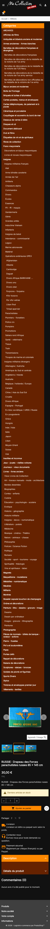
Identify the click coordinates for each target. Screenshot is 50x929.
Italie (7, 432)
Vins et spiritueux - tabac (15, 568)
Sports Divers (9, 676)
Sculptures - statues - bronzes (17, 667)
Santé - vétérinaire (13, 339)
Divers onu (11, 282)
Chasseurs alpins (13, 186)
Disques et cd (9, 124)
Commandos (11, 190)
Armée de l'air (11, 177)
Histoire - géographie (14, 511)
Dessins (7, 612)
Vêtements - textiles (12, 689)
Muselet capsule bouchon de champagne (22, 599)
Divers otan (11, 287)
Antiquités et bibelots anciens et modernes (22, 39)
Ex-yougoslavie (12, 414)
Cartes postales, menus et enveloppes (20, 100)
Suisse (8, 449)
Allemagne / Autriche (14, 366)
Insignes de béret (13, 234)
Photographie (9, 630)
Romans (8, 555)
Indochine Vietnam (13, 225)
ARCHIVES (8, 30)
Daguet (9, 273)
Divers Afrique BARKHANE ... (19, 278)
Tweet (15, 818)
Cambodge (11, 269)
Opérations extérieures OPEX (18, 256)
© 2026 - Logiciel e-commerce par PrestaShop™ (25, 925)
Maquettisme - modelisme (15, 577)
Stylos (6, 680)
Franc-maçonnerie (11, 146)
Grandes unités (12, 221)
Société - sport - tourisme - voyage (20, 559)
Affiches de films (11, 35)
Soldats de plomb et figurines (16, 672)
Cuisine (7, 498)
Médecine (8, 528)
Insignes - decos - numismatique (19, 520)
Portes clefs (8, 654)
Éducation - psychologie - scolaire (20, 502)
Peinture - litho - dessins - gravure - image (22, 608)
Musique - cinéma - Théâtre (17, 533)
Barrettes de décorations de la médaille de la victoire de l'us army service (23, 74)
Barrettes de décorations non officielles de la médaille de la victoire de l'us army (23, 81)
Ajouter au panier (21, 808)
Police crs (9, 322)
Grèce (8, 419)
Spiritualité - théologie (14, 564)
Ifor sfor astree (13, 300)
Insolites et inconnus (12, 458)
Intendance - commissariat (17, 238)
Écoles (8, 199)
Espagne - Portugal (14, 405)
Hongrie (9, 423)
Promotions (10, 331)
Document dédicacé (12, 128)
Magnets (7, 572)
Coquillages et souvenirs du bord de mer (22, 115)
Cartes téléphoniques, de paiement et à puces (21, 105)
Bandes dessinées (12, 484)
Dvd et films (8, 133)
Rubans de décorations (13, 663)
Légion (8, 243)
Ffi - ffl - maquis (12, 208)
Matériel (9, 251)
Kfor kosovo (12, 295)
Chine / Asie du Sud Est (16, 392)
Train (7, 348)
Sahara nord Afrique (14, 335)
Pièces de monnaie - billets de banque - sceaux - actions (21, 635)
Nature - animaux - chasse (16, 537)
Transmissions (11, 353)
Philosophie (9, 542)
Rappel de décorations (13, 658)
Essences (9, 203)
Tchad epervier (13, 309)
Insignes (7, 159)
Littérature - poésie (13, 524)
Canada (8, 388)
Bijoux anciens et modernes (16, 86)
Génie (8, 216)
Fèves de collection (12, 142)
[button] (40, 5)
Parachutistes (11, 313)
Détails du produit (13, 871)
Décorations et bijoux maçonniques (20, 150)
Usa (7, 454)
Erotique (8, 506)
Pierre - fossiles (10, 641)
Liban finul (11, 304)
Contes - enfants (12, 493)
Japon (8, 436)
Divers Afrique (11, 401)
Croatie (8, 397)
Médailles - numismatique (15, 581)
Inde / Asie (10, 427)
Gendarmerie (11, 212)
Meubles (7, 586)
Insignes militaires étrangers (17, 361)
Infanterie (9, 229)
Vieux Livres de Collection (16, 476)
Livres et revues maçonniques (18, 155)
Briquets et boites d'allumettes (17, 95)
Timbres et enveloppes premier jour (19, 685)
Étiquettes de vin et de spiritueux (18, 137)
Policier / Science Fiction (15, 546)
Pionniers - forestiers (14, 317)
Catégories (9, 25)
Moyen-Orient (11, 445)
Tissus (8, 344)
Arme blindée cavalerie (15, 172)
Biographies (9, 489)
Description (10, 858)
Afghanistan (11, 260)
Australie (9, 379)
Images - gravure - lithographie (18, 621)
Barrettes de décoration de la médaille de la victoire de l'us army (23, 60)
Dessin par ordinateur (14, 616)
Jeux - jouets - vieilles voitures (17, 463)
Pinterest (19, 818)
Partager (11, 818)
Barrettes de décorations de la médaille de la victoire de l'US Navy (23, 67)
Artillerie (9, 181)
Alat (7, 168)
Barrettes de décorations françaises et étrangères (20, 49)
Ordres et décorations (13, 603)
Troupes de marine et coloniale (19, 357)
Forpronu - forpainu (15, 291)
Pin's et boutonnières (13, 645)
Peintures (8, 625)
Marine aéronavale (13, 247)
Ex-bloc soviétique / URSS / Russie (21, 410)
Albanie (9, 265)
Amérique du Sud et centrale (18, 370)
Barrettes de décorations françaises (20, 55)
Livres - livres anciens (13, 471)
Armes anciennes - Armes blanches (19, 43)
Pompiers (9, 326)
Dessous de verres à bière (15, 120)
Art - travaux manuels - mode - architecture (24, 480)
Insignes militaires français (16, 164)
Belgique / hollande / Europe (18, 383)
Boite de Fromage (11, 91)
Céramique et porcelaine (14, 111)
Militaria (7, 590)
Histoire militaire (11, 515)
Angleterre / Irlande (14, 375)
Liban (7, 441)
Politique (8, 550)
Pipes (5, 650)
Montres (7, 594)
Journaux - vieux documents (16, 467)
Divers (8, 194)
